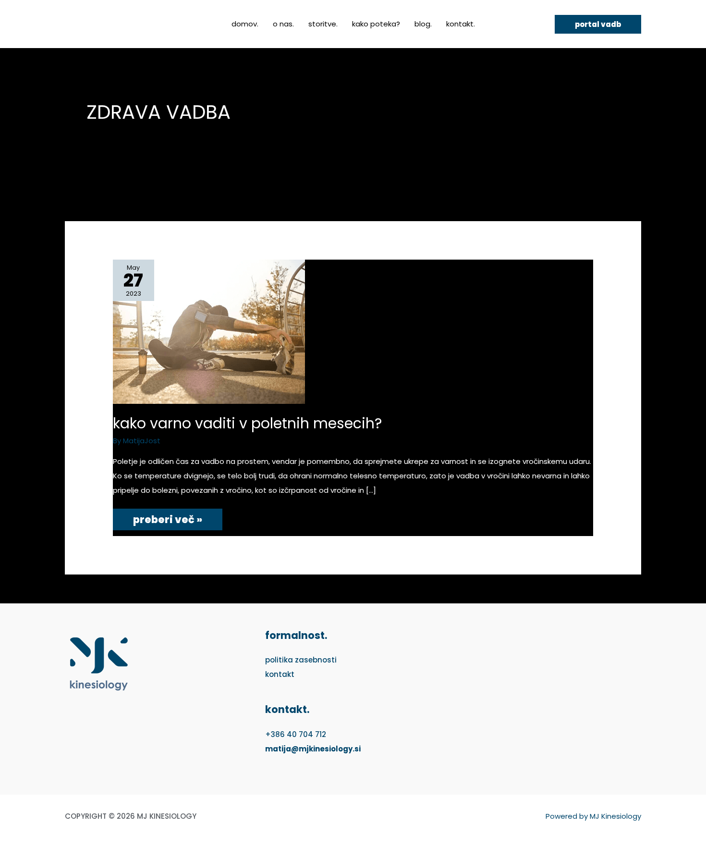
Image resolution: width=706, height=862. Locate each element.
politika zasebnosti (301, 660)
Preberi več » (167, 517)
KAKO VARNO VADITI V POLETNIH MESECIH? (247, 423)
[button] (598, 24)
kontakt (279, 674)
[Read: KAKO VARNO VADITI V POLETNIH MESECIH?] (209, 331)
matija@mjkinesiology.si (313, 749)
